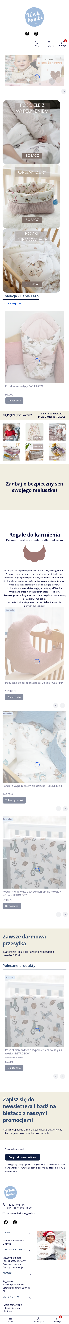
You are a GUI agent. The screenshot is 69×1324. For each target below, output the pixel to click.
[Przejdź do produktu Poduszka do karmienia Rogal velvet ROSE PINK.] (34, 643)
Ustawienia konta (12, 1308)
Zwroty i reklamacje (13, 1267)
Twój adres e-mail (14, 1149)
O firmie (7, 1243)
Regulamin (8, 1281)
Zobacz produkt (14, 800)
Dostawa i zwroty (12, 1264)
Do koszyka (14, 400)
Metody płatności (12, 1257)
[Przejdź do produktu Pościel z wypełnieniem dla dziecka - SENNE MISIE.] (34, 747)
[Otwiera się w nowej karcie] (27, 33)
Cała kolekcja (10, 303)
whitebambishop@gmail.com (22, 1213)
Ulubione (7, 1311)
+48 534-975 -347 (16, 1204)
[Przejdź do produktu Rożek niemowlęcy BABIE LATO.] (34, 347)
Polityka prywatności (13, 1284)
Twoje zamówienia (12, 1304)
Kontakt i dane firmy (13, 1240)
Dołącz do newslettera (23, 1157)
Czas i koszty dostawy (14, 1260)
